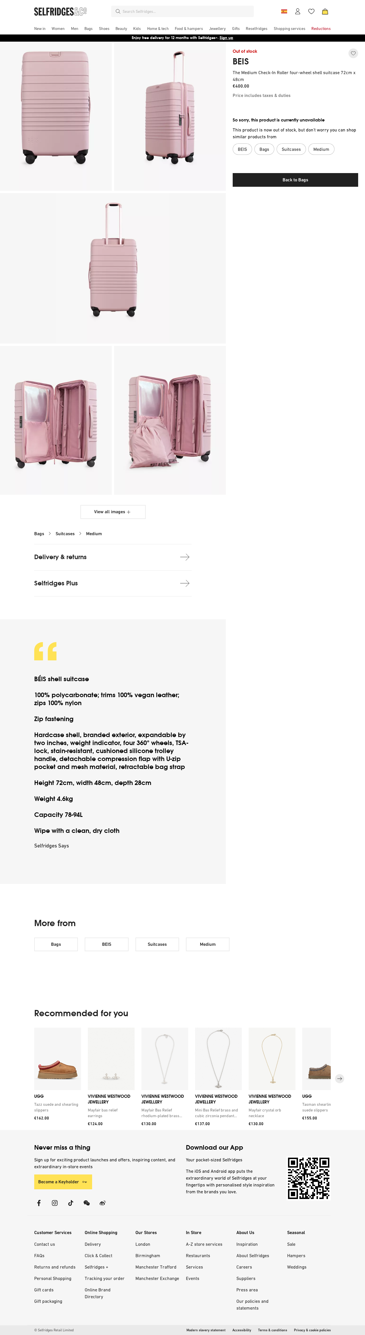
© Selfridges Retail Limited (54, 1330)
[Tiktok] (70, 1206)
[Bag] (325, 11)
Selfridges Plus (56, 583)
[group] (182, 1079)
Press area (247, 1289)
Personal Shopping (52, 1278)
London (142, 1244)
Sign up (226, 37)
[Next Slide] (339, 1079)
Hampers (296, 1255)
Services (194, 1266)
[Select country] (284, 11)
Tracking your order (105, 1278)
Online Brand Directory (98, 1293)
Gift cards (44, 1289)
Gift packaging (48, 1301)
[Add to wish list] (353, 53)
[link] (56, 1107)
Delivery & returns (60, 557)
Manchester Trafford (156, 1266)
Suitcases (65, 533)
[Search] (118, 11)
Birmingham (147, 1255)
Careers (244, 1266)
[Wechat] (86, 1206)
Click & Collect (98, 1255)
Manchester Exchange (157, 1278)
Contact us (44, 1244)
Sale (291, 1244)
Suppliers (246, 1278)
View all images (109, 511)
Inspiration (247, 1244)
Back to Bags (295, 179)
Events (192, 1278)
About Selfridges (252, 1255)
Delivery (93, 1244)
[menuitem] (40, 28)
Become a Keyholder (58, 1181)
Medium (94, 533)
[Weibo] (102, 1206)
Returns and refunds (55, 1266)
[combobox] (187, 11)
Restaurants (198, 1255)
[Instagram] (54, 1206)
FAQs (39, 1255)
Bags (39, 533)
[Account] (297, 11)
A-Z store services (204, 1244)
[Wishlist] (311, 11)
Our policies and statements (252, 1304)
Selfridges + (96, 1266)
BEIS (241, 61)
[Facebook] (38, 1206)
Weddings (297, 1266)
